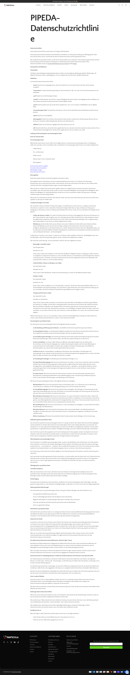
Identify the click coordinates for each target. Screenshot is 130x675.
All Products (33, 640)
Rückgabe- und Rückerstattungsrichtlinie (73, 651)
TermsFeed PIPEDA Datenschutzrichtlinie (58, 63)
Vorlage (75, 63)
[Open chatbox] (127, 672)
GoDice (32, 651)
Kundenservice (52, 647)
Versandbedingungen (72, 648)
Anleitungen (51, 656)
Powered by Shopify (16, 671)
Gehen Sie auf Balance (35, 647)
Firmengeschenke (52, 651)
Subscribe (106, 647)
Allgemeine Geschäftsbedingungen (72, 643)
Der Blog (50, 644)
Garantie (69, 646)
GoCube (32, 649)
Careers (50, 661)
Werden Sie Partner (53, 649)
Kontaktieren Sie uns (53, 640)
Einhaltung (51, 654)
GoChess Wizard (34, 642)
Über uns (50, 642)
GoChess (32, 644)
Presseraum (51, 658)
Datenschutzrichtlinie (72, 640)
